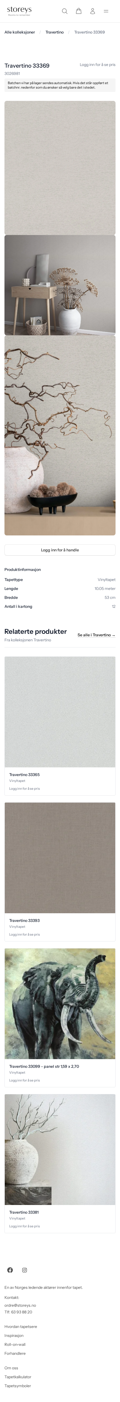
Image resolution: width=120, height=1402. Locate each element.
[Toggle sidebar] (106, 11)
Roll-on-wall (14, 1344)
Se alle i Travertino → (97, 634)
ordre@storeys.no (20, 1305)
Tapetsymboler (17, 1385)
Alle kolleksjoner (19, 32)
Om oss (11, 1367)
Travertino (54, 32)
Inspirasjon (13, 1335)
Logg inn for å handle (60, 549)
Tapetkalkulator (17, 1376)
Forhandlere (15, 1353)
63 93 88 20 (21, 1312)
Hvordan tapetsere (20, 1326)
